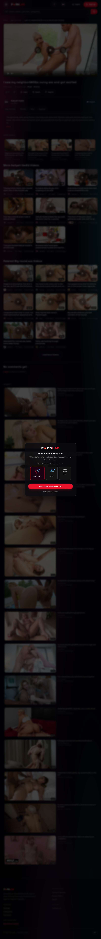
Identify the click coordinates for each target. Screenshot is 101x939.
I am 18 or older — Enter (50, 486)
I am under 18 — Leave (50, 492)
